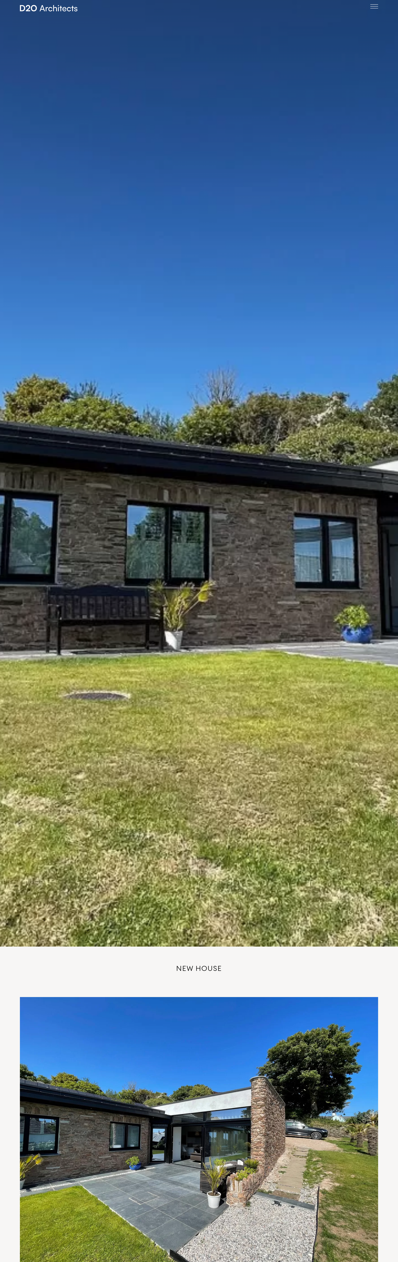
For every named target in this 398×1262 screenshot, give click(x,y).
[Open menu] (374, 6)
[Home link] (48, 8)
